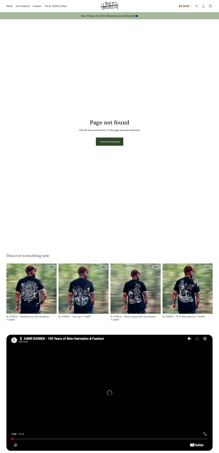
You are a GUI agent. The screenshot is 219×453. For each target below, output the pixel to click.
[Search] (196, 6)
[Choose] (52, 309)
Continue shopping (109, 141)
